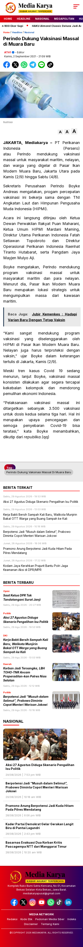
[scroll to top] (77, 922)
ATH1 (7, 52)
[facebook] (14, 905)
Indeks (71, 919)
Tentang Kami (50, 924)
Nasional (42, 18)
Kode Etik (26, 919)
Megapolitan (64, 18)
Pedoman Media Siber (49, 919)
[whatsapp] (50, 905)
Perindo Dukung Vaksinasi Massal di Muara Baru (38, 472)
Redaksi (12, 919)
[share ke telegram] (33, 67)
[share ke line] (42, 67)
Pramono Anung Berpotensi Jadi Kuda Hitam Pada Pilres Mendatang (40, 807)
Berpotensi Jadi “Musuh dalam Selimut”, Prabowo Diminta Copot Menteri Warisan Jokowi (26, 701)
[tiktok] (59, 905)
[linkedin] (68, 905)
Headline (23, 18)
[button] (60, 132)
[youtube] (42, 905)
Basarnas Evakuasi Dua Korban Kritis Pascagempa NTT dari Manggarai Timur (36, 844)
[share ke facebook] (7, 67)
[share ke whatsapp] (25, 67)
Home (8, 18)
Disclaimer (31, 924)
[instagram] (33, 905)
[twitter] (24, 905)
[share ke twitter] (16, 67)
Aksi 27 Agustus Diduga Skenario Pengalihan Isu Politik (40, 766)
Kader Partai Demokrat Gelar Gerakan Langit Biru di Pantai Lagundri (39, 826)
